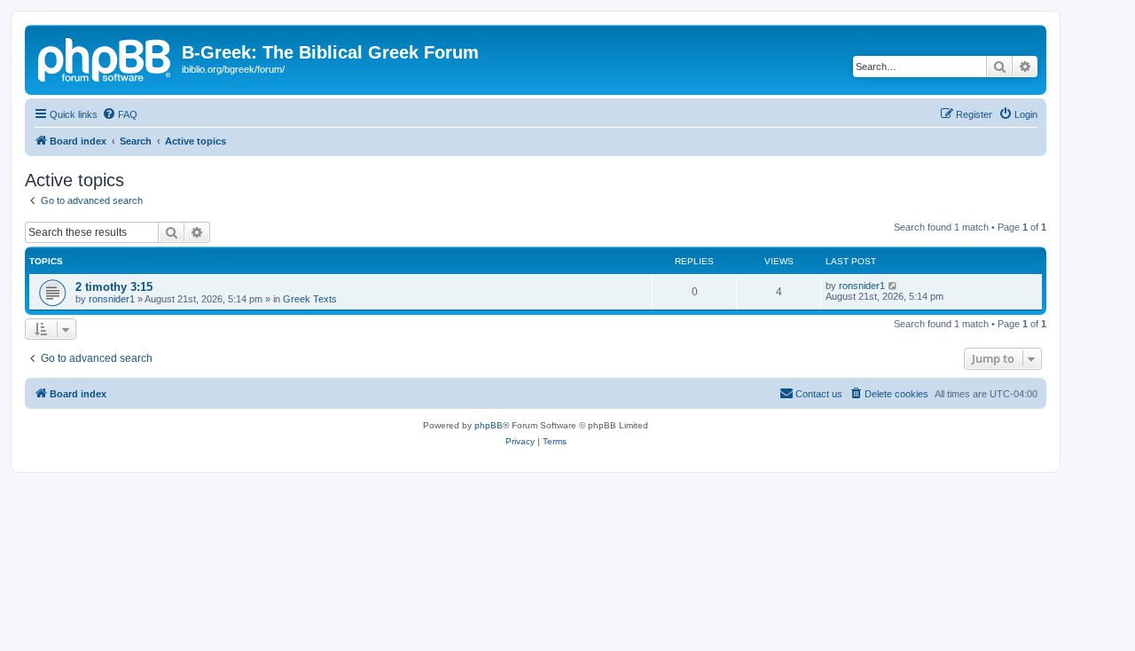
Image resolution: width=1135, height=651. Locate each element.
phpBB (488, 425)
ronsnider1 (112, 299)
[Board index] (105, 57)
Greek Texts (310, 299)
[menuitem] (119, 114)
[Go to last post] (893, 285)
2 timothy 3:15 (114, 287)
